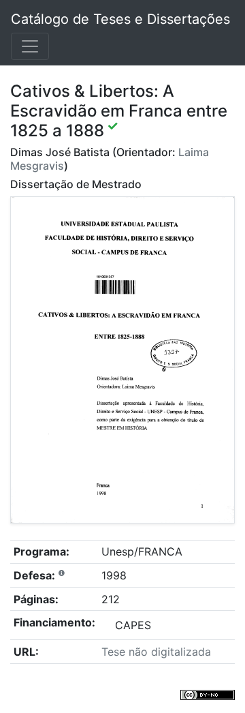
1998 (114, 575)
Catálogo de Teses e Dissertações (120, 19)
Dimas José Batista (60, 152)
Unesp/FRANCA (141, 551)
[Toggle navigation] (30, 46)
